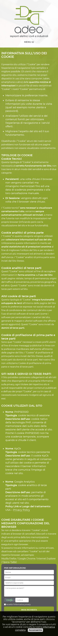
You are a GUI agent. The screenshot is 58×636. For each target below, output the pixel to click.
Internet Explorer (46, 558)
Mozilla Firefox (8, 558)
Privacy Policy (21, 509)
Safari (14, 562)
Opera (6, 562)
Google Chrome (26, 558)
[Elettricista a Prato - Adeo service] (29, 21)
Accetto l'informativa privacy (18, 604)
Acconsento (35, 630)
